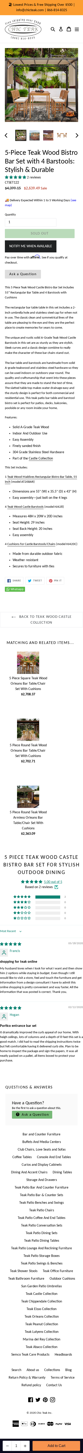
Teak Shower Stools (23, 1271)
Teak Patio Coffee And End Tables (41, 1218)
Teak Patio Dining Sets (41, 1233)
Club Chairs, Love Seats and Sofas (42, 1149)
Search (16, 1370)
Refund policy (31, 1385)
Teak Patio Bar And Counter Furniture (41, 1187)
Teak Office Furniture (58, 1271)
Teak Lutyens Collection (41, 1332)
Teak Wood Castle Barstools (25, 507)
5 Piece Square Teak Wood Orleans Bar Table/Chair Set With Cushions (28, 684)
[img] (10, 944)
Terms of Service (63, 1378)
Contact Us (54, 1385)
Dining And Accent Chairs (29, 1172)
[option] (21, 135)
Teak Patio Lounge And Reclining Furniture (41, 1248)
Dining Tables (62, 1172)
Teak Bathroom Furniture (26, 1279)
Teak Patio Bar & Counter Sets (41, 1195)
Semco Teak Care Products (30, 1355)
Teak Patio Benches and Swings (41, 1203)
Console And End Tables (54, 1157)
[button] (16, 177)
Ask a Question (23, 274)
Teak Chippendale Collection (41, 1301)
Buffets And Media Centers (41, 1142)
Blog (68, 1370)
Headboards (63, 1355)
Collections (52, 1370)
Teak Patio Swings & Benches (41, 1263)
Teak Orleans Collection (42, 1317)
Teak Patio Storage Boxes (41, 1256)
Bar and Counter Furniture (41, 1134)
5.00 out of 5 (53, 882)
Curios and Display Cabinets (42, 1165)
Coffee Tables (22, 1157)
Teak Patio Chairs (41, 1210)
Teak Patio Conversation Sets (41, 1225)
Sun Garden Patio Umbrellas (41, 1286)
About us (33, 1370)
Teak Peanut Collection (41, 1324)
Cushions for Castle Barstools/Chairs (31, 544)
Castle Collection (41, 458)
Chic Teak (42, 1412)
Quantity (10, 214)
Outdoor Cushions (62, 1279)
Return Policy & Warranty (27, 1378)
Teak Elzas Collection (41, 1309)
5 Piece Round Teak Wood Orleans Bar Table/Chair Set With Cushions (28, 751)
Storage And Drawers (41, 1180)
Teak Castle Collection (41, 1294)
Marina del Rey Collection (41, 1339)
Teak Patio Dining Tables (41, 1241)
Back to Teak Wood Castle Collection (45, 620)
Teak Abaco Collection (41, 1347)
